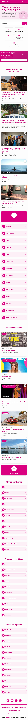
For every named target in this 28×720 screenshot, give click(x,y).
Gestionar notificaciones (14, 710)
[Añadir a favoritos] (25, 78)
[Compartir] (22, 1)
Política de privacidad (20, 707)
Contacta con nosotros (14, 713)
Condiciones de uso (7, 707)
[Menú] (26, 1)
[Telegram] (12, 700)
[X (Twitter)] (20, 700)
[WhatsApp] (7, 700)
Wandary (8, 717)
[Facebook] (16, 700)
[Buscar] (19, 1)
